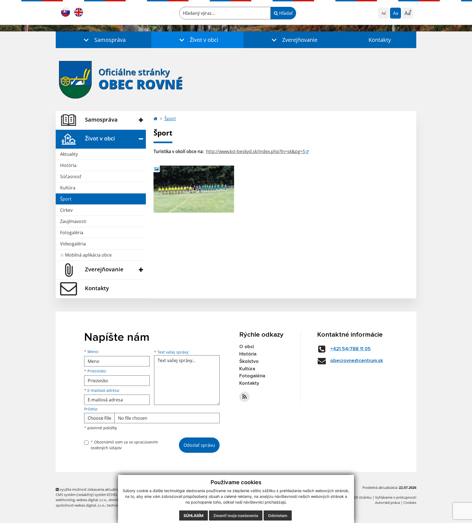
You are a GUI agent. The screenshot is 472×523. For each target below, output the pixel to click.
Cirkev (66, 210)
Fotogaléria (71, 233)
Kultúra (67, 188)
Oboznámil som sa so (124, 444)
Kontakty (379, 39)
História (68, 165)
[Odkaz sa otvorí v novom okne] (244, 397)
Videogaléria (73, 244)
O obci (246, 346)
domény (115, 499)
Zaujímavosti (73, 221)
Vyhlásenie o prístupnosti (395, 497)
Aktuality (69, 154)
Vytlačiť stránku (358, 497)
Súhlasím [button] (193, 515)
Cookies (409, 502)
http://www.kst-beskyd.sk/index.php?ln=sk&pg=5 (255, 151)
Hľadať (285, 13)
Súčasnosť (70, 177)
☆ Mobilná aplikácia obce (86, 255)
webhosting (65, 499)
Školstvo (249, 361)
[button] (103, 39)
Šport (66, 199)
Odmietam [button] (277, 515)
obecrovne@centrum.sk (356, 360)
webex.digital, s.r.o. (91, 499)
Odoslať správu (199, 445)
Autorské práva (387, 502)
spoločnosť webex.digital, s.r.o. (80, 505)
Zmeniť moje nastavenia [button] (235, 515)
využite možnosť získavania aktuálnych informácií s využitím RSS (111, 489)
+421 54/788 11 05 (350, 348)
